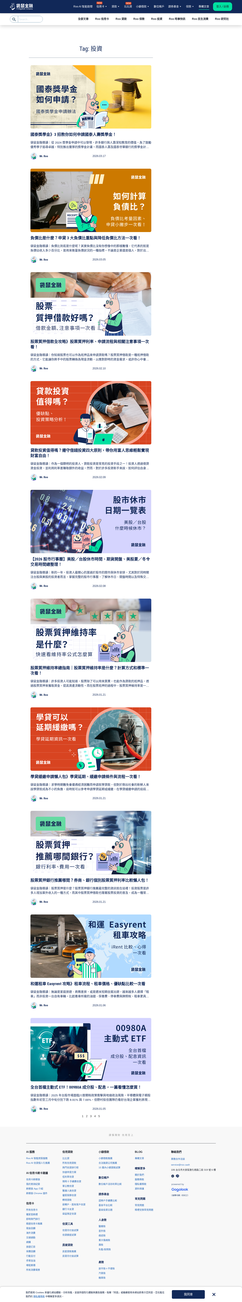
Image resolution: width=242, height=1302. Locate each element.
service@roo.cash (180, 1164)
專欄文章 (204, 6)
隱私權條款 (39, 1296)
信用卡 (100, 6)
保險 (188, 6)
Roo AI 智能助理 (83, 6)
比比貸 (128, 6)
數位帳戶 (159, 6)
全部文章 (83, 18)
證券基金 (173, 6)
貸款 (114, 6)
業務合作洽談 (178, 1159)
